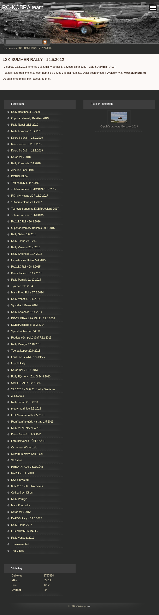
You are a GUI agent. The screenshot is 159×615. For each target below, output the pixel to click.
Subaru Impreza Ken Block (27, 453)
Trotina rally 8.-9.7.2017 (25, 182)
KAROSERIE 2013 (22, 473)
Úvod (5, 48)
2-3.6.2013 (17, 395)
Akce (13, 48)
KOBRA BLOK (20, 176)
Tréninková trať (20, 544)
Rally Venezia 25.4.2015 (25, 247)
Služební (16, 460)
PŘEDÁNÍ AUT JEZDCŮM (27, 466)
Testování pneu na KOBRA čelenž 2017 (35, 208)
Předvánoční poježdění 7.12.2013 (31, 337)
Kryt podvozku (20, 479)
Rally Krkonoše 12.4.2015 (26, 253)
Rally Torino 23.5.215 (23, 241)
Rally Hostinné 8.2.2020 (25, 111)
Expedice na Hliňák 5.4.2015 (28, 260)
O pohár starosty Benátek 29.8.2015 (33, 227)
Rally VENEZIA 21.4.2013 (26, 428)
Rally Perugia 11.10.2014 (26, 279)
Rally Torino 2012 (21, 524)
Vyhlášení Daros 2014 (24, 305)
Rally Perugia (19, 499)
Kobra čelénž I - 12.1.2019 (27, 150)
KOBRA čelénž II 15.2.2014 (27, 324)
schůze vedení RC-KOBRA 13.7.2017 (33, 189)
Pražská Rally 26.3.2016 (26, 221)
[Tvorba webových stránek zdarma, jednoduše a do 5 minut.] (89, 607)
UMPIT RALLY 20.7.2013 (26, 382)
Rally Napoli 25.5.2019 (24, 124)
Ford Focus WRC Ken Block (28, 357)
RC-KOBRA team (22, 7)
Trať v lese (17, 550)
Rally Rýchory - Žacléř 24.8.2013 (31, 376)
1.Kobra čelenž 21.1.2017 (26, 202)
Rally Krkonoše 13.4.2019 (26, 131)
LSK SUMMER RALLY (24, 531)
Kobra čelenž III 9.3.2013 (26, 434)
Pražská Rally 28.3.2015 (26, 266)
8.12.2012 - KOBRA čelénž (27, 486)
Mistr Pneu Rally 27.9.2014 (27, 292)
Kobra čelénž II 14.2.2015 (26, 273)
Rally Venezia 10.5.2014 (25, 298)
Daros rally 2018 (21, 157)
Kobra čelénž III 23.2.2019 (27, 137)
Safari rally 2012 (21, 511)
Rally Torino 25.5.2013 (24, 402)
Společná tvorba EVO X (25, 331)
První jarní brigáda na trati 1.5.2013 (32, 421)
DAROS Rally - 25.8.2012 (26, 518)
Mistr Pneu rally (20, 505)
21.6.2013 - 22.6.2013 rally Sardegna (33, 389)
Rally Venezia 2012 (22, 537)
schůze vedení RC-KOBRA (27, 215)
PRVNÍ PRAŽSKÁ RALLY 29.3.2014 (33, 318)
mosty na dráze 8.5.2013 (26, 408)
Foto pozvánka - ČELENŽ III (28, 440)
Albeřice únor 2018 (22, 170)
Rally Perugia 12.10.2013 (26, 344)
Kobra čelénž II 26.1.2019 (26, 144)
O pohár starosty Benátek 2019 (30, 118)
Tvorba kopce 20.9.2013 (25, 350)
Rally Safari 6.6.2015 (23, 234)
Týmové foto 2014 (22, 286)
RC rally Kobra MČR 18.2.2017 (29, 195)
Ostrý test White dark (24, 447)
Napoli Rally (18, 363)
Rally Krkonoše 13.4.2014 (26, 312)
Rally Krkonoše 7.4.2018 (26, 163)
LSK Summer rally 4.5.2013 (27, 415)
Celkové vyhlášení (22, 492)
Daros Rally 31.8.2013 (24, 369)
